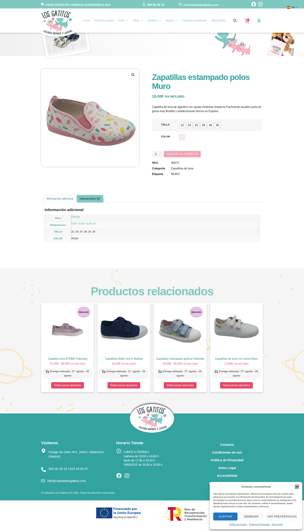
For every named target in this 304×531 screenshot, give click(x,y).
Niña (122, 20)
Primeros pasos (104, 20)
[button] (297, 486)
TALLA (165, 124)
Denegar (251, 516)
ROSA (74, 238)
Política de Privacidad (259, 524)
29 (89, 231)
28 (85, 231)
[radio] (182, 125)
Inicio (86, 20)
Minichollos (219, 20)
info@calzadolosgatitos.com (201, 4)
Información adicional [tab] (60, 198)
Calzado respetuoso (194, 20)
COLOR (165, 136)
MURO (175, 174)
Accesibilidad (227, 475)
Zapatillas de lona (182, 168)
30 (93, 231)
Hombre (152, 20)
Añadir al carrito (182, 154)
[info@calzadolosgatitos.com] (180, 4)
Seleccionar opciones (67, 385)
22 (72, 231)
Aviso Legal (277, 524)
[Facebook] (253, 4)
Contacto (227, 444)
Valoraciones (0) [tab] (90, 198)
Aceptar (225, 516)
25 (81, 231)
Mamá (170, 20)
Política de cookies (238, 524)
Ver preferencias (282, 516)
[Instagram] (260, 4)
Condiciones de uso (227, 452)
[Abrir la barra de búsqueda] (235, 20)
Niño (136, 20)
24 (76, 231)
